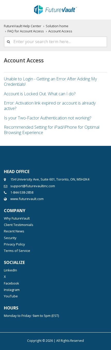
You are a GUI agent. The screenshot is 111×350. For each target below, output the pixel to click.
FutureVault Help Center (22, 26)
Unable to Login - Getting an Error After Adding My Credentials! (50, 81)
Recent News (14, 231)
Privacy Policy (14, 244)
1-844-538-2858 (21, 192)
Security (10, 237)
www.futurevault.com (27, 198)
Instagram (12, 289)
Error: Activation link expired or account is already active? (50, 105)
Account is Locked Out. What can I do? (40, 94)
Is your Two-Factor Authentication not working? (47, 118)
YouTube (11, 296)
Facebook (11, 283)
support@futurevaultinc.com (32, 186)
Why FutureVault (17, 218)
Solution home (57, 26)
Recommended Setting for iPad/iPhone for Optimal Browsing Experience (51, 129)
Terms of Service (17, 250)
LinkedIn (10, 270)
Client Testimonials (18, 224)
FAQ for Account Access (25, 31)
